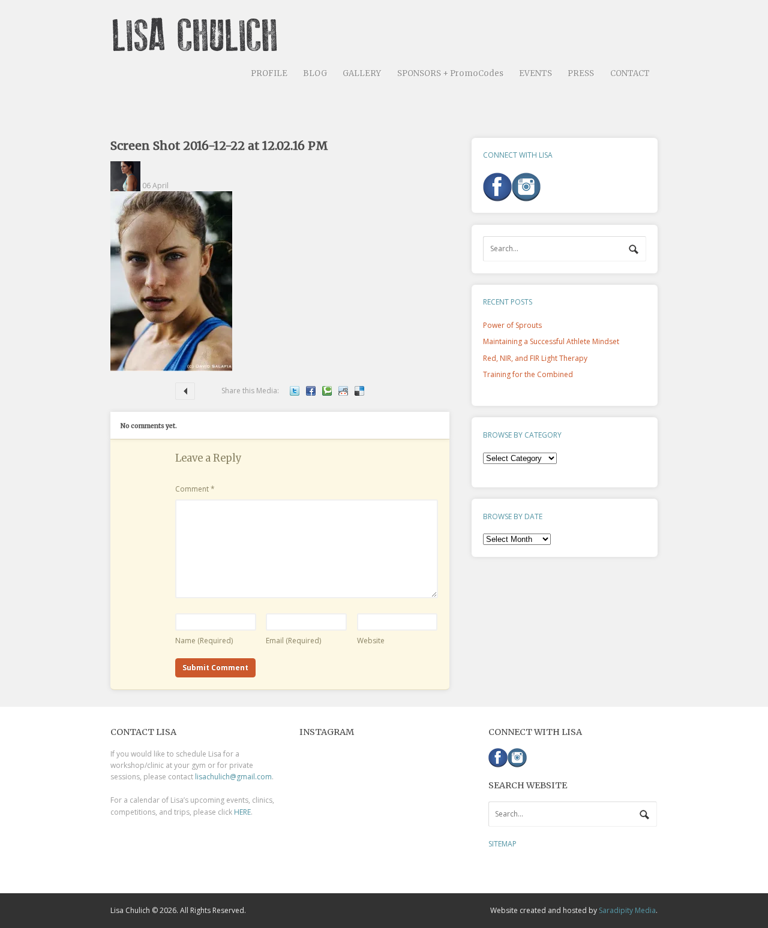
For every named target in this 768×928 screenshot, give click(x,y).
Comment (195, 489)
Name (204, 640)
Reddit (343, 391)
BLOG (315, 73)
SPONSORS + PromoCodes (450, 73)
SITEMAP (502, 844)
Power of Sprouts (512, 325)
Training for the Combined (528, 374)
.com (263, 777)
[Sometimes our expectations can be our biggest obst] (383, 802)
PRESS (581, 73)
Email (293, 640)
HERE (242, 812)
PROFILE (269, 73)
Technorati (327, 391)
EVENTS (535, 73)
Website (371, 640)
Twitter (294, 391)
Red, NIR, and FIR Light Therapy (535, 358)
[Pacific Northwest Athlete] (198, 47)
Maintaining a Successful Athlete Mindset (185, 391)
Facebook (311, 391)
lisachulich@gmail (225, 777)
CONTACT (630, 73)
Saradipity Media (627, 910)
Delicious (359, 391)
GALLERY (362, 73)
